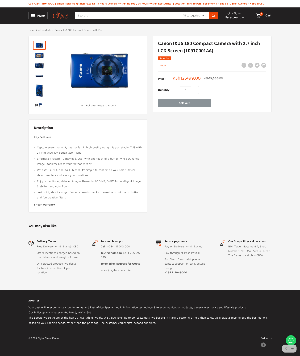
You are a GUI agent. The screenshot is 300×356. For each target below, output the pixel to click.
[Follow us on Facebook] (263, 345)
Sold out (184, 102)
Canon (162, 65)
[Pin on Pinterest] (250, 65)
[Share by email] (263, 65)
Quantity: (164, 89)
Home (31, 29)
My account (233, 17)
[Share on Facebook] (243, 65)
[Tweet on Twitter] (257, 65)
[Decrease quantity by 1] (176, 90)
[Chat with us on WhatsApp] (291, 340)
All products (44, 29)
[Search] (213, 15)
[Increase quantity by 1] (195, 90)
